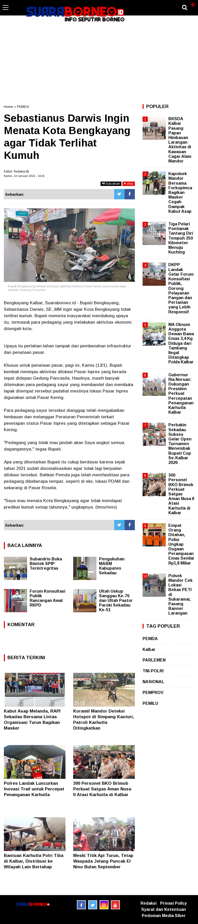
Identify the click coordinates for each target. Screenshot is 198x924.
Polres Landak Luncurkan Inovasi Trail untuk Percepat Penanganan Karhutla (34, 789)
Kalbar (149, 649)
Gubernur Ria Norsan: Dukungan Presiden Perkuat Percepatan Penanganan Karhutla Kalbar (181, 394)
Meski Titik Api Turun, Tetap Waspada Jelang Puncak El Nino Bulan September (103, 861)
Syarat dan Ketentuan (163, 909)
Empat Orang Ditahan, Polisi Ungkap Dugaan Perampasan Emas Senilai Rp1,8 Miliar (181, 544)
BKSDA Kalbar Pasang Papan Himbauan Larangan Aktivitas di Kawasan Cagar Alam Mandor (179, 140)
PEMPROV (153, 692)
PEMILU (150, 703)
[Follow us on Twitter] (92, 904)
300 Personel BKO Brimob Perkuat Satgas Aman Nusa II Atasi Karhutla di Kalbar (102, 789)
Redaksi (148, 903)
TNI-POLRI (153, 671)
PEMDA (23, 107)
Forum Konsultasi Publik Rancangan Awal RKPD (47, 598)
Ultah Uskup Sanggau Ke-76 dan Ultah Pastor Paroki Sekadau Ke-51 (116, 600)
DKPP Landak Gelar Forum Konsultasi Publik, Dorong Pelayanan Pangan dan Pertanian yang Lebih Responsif (181, 288)
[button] (192, 2)
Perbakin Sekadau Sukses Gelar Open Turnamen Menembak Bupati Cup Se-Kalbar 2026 (180, 444)
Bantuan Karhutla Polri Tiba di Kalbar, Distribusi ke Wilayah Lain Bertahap (33, 861)
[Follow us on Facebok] (81, 904)
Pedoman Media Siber (164, 915)
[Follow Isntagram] (104, 904)
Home (8, 107)
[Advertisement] (99, 63)
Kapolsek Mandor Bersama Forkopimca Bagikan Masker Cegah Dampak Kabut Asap (180, 192)
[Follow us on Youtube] (115, 904)
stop (129, 183)
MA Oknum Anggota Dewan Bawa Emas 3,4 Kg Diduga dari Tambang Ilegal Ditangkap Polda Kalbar (181, 343)
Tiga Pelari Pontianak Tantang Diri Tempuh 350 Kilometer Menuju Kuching (180, 238)
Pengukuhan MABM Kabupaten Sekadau (112, 566)
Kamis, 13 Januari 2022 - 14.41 (24, 175)
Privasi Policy (173, 903)
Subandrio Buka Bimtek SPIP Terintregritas (46, 563)
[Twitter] (119, 194)
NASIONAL (153, 682)
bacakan (112, 183)
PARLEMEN (154, 660)
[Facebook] (130, 194)
